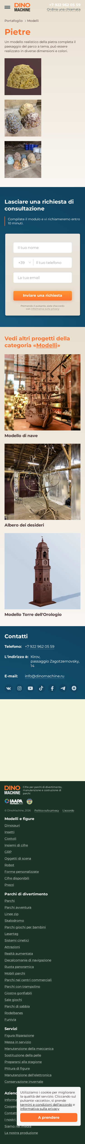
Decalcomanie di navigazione (28, 960)
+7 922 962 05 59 (64, 5)
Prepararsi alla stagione (23, 1062)
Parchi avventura (18, 907)
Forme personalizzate (22, 872)
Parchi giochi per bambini (25, 927)
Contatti (11, 1113)
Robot (9, 865)
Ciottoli (10, 839)
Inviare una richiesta (42, 295)
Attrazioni (12, 947)
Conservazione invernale (24, 1082)
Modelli (33, 21)
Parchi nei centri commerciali (28, 980)
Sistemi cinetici (17, 940)
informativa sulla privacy (45, 308)
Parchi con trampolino (22, 987)
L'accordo (68, 810)
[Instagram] (19, 688)
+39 (21, 263)
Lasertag (11, 934)
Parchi (10, 901)
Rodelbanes (14, 1013)
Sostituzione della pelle (23, 1055)
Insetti (10, 832)
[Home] (12, 790)
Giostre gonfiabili (18, 993)
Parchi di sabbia (17, 1006)
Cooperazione (15, 1107)
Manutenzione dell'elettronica (28, 1075)
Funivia (10, 1020)
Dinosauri (12, 826)
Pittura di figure (17, 1069)
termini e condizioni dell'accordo (46, 1105)
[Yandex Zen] (74, 688)
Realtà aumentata (19, 954)
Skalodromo (14, 921)
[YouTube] (30, 688)
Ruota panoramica (19, 967)
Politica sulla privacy (46, 810)
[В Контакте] (9, 688)
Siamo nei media (18, 1126)
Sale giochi (13, 1000)
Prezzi (9, 885)
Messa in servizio (18, 1042)
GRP (8, 852)
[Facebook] (52, 688)
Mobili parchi (15, 973)
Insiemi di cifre (16, 845)
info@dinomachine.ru (44, 676)
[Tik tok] (41, 688)
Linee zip (11, 914)
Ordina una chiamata (63, 9)
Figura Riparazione (19, 1036)
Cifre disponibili (17, 878)
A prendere (48, 1117)
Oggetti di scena (18, 859)
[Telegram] (63, 688)
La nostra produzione (21, 1133)
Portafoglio (14, 21)
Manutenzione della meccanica (29, 1049)
